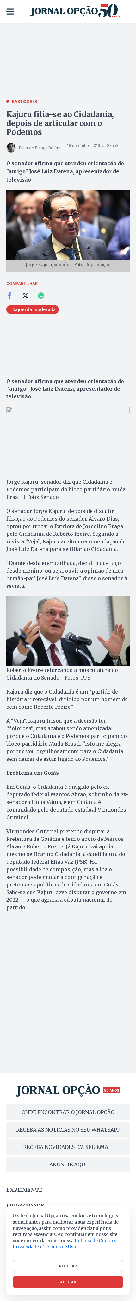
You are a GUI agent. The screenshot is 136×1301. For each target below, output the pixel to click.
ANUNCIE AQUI (68, 1164)
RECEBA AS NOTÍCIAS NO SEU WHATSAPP (68, 1129)
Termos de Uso (59, 1247)
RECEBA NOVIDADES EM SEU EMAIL (68, 1147)
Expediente (24, 1190)
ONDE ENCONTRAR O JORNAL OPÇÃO (68, 1112)
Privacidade (25, 1206)
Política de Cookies (95, 1241)
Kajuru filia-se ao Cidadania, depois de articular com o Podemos (60, 123)
